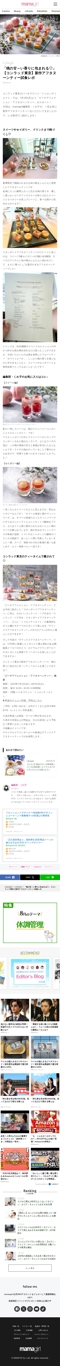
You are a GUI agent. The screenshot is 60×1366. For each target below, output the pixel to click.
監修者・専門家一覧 (42, 1326)
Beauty (17, 11)
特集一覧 (16, 1326)
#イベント (49, 867)
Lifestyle (29, 11)
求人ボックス (18, 831)
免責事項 (17, 1338)
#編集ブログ (25, 867)
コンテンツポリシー (41, 1334)
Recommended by (41, 1184)
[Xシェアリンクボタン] (23, 1309)
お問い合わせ (43, 1330)
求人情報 (17, 1330)
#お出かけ (38, 867)
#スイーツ (13, 867)
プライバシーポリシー (21, 1334)
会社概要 (29, 1338)
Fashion (6, 11)
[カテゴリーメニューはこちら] (55, 4)
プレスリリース (42, 1338)
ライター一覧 (27, 1326)
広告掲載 (29, 1330)
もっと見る (30, 1268)
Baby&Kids (42, 11)
